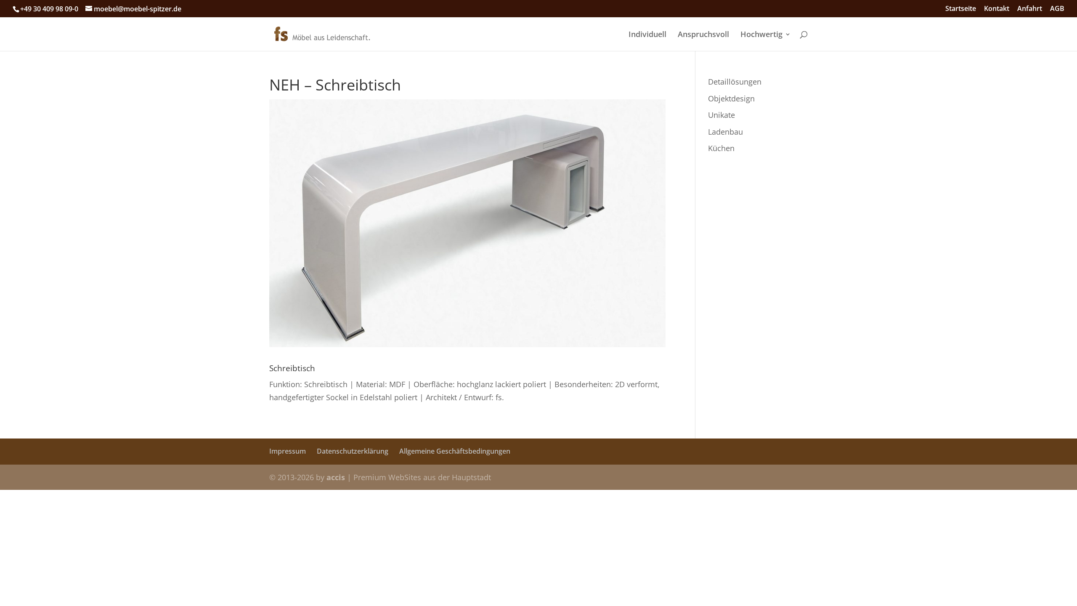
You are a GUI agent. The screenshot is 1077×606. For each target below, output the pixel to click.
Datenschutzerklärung (352, 451)
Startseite (960, 9)
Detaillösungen (734, 82)
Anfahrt (1029, 9)
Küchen (721, 148)
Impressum (287, 451)
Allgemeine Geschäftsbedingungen (454, 451)
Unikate (721, 115)
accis (335, 477)
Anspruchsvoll (703, 35)
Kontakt (996, 9)
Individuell (647, 35)
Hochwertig (761, 35)
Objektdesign (731, 98)
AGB (1057, 9)
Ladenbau (725, 132)
